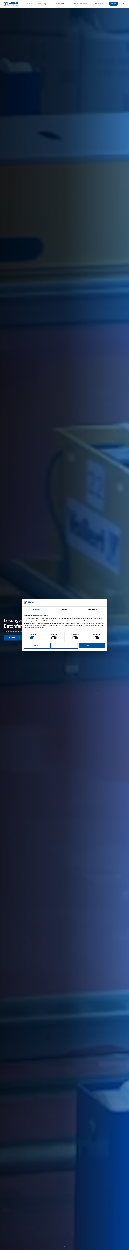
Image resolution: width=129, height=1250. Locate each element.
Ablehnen (37, 646)
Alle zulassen (91, 646)
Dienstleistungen (42, 4)
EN (123, 4)
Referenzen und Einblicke (80, 4)
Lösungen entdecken (16, 638)
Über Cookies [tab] (92, 609)
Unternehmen (99, 4)
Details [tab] (64, 609)
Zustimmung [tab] (36, 609)
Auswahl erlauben (64, 646)
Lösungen (27, 4)
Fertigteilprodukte (60, 4)
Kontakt (113, 4)
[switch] (54, 637)
